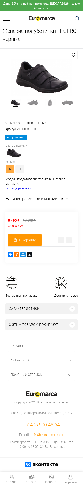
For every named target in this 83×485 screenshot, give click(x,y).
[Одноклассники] (16, 254)
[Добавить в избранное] (74, 55)
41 (19, 169)
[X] (29, 254)
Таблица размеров (18, 188)
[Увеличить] (41, 77)
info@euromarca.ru (47, 434)
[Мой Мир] (23, 254)
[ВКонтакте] (10, 254)
